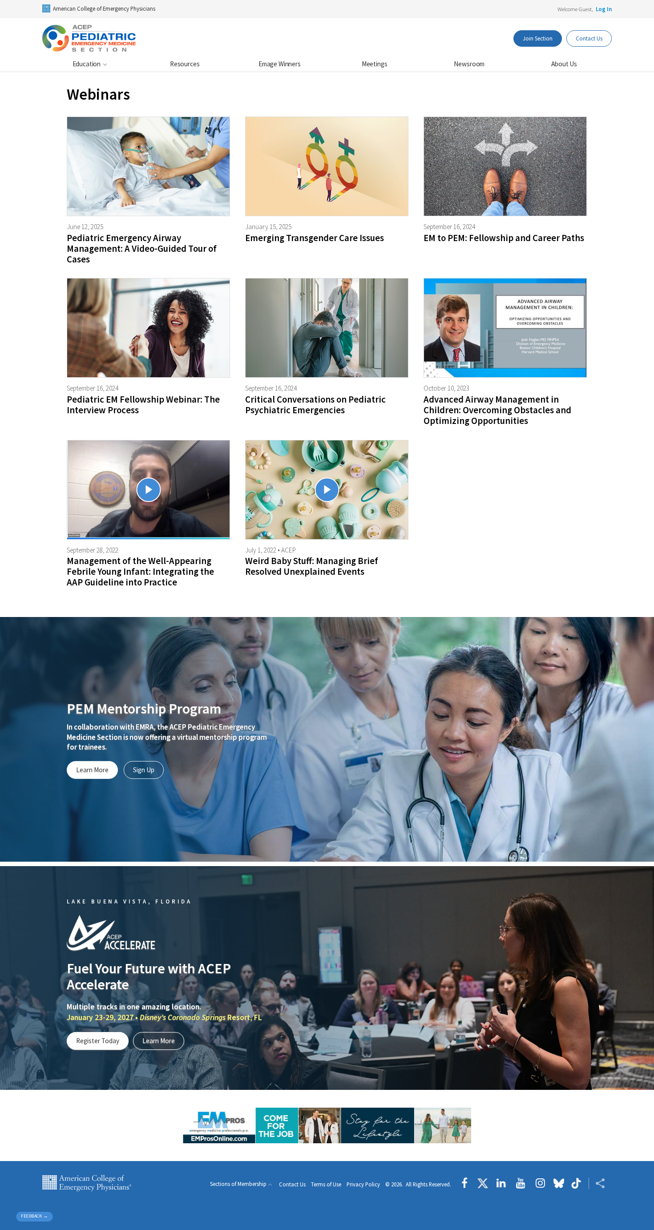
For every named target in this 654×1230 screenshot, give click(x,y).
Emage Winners (279, 64)
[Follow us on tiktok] (576, 1183)
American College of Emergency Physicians (104, 8)
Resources (185, 64)
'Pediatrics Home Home (89, 38)
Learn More (92, 770)
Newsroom (469, 64)
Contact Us (589, 38)
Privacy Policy (363, 1184)
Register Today (97, 1040)
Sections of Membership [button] (238, 1184)
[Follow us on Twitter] (482, 1183)
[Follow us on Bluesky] (558, 1183)
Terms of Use (326, 1184)
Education (87, 64)
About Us (564, 64)
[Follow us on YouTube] (521, 1183)
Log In (604, 8)
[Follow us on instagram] (540, 1183)
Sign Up (143, 770)
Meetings (375, 64)
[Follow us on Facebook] (466, 1183)
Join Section (538, 38)
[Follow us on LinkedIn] (501, 1183)
